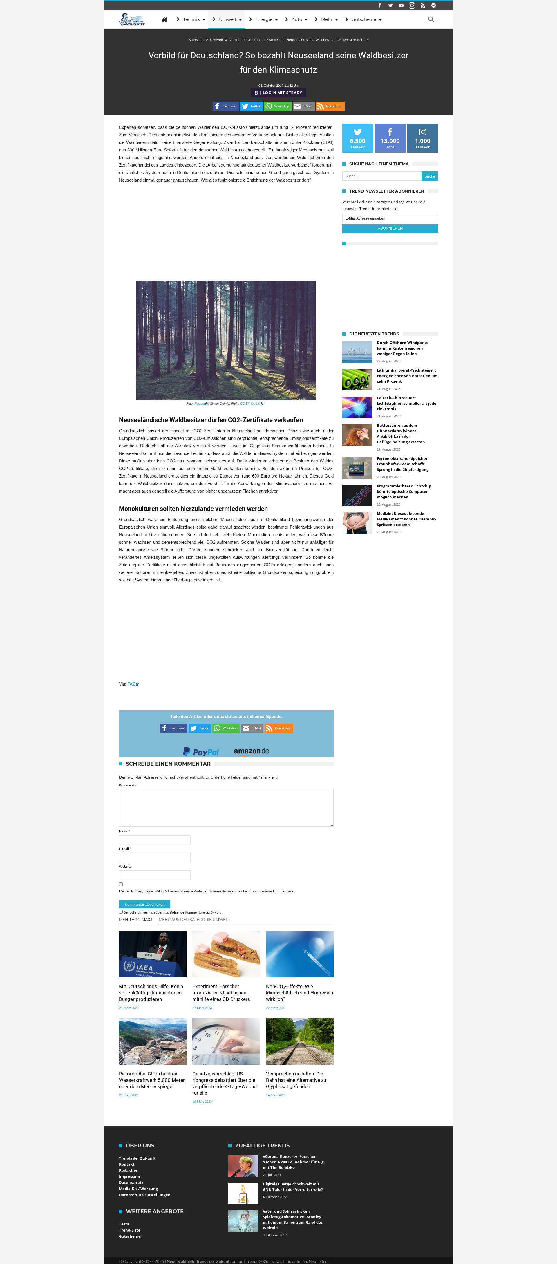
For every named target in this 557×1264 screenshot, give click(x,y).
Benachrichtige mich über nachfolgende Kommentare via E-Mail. (172, 912)
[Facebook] (379, 5)
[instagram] (412, 5)
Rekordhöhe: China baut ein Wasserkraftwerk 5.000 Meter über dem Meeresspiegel (152, 1080)
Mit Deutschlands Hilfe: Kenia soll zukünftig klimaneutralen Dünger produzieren (151, 992)
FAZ (131, 683)
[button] (226, 106)
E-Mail (125, 849)
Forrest (199, 403)
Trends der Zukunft (137, 1158)
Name (124, 831)
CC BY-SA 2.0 (250, 403)
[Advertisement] (226, 232)
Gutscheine (130, 1236)
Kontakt (127, 1164)
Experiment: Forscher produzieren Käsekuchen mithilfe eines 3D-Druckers (221, 992)
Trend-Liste (129, 1230)
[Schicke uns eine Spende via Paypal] (201, 750)
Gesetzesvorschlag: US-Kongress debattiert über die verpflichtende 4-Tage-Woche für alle (224, 1083)
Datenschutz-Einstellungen (145, 1194)
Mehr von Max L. (136, 919)
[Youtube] (401, 5)
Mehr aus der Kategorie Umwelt (194, 919)
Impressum (129, 1176)
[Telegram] (433, 5)
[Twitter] (390, 5)
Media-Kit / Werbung (138, 1188)
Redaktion (129, 1170)
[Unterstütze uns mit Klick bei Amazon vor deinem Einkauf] (252, 750)
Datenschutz (131, 1182)
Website (125, 866)
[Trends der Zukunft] (132, 19)
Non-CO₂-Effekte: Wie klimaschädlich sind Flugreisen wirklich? (299, 992)
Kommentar (128, 785)
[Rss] (422, 5)
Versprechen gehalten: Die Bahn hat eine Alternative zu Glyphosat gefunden (296, 1080)
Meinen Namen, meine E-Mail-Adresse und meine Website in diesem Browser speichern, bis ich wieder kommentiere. (206, 891)
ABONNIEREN (390, 228)
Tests (124, 1224)
